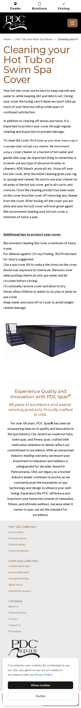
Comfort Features (19, 550)
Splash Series (16, 584)
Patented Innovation (20, 590)
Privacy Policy (43, 674)
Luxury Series (16, 532)
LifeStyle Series (17, 544)
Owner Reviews (17, 612)
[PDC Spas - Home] (34, 23)
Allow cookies (40, 685)
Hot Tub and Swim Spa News (34, 39)
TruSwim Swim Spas (19, 566)
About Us (14, 606)
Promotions (15, 631)
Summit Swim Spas (19, 572)
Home (7, 39)
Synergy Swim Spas (19, 578)
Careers (13, 618)
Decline (40, 696)
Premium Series (18, 538)
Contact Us (15, 625)
